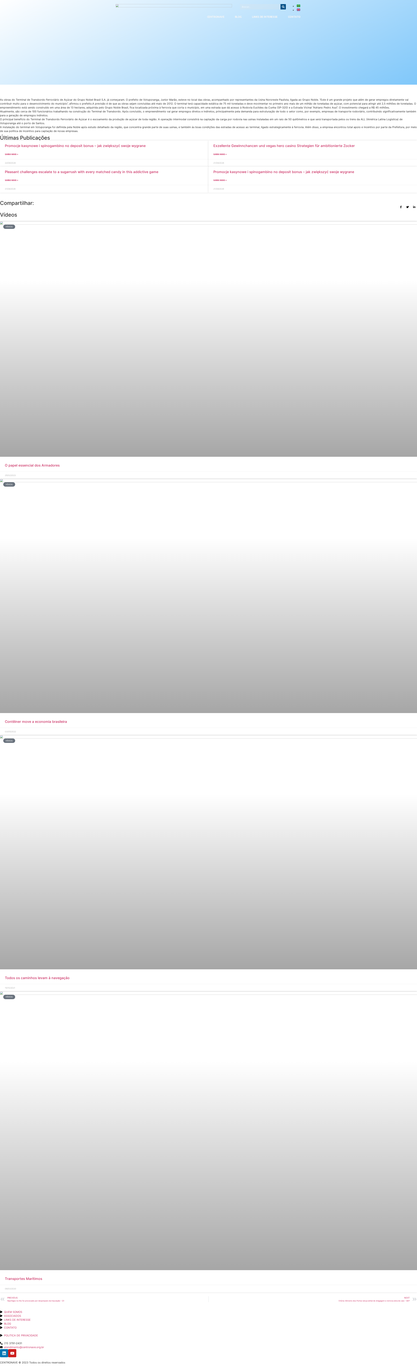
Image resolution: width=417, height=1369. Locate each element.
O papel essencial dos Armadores (32, 465)
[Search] (283, 6)
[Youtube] (12, 1353)
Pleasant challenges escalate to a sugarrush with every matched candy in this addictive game (81, 172)
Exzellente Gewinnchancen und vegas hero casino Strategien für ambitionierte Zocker (284, 146)
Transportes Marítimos (23, 1279)
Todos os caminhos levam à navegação (38, 978)
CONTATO (294, 16)
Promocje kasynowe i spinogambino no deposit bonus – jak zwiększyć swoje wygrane (75, 146)
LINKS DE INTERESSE (265, 16)
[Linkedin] (4, 1353)
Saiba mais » (11, 154)
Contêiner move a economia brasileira (36, 722)
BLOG (238, 16)
